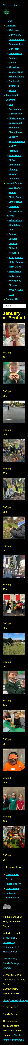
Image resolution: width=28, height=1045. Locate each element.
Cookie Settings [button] (11, 963)
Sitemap (7, 968)
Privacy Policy (10, 958)
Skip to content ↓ (11, 5)
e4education (9, 937)
